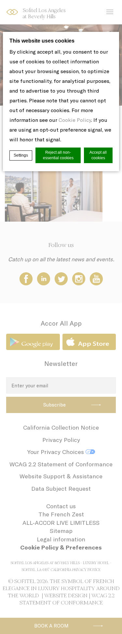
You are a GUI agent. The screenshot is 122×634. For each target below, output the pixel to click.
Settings (21, 155)
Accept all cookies (98, 155)
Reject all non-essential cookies (58, 155)
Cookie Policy (75, 120)
